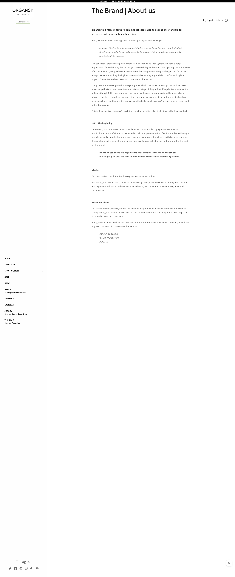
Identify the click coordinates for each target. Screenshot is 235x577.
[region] (117, 1)
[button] (23, 265)
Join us (219, 20)
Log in (25, 562)
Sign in (210, 20)
